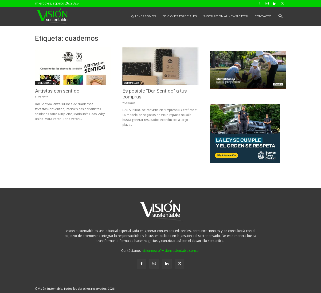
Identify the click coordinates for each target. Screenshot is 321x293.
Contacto (262, 16)
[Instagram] (266, 3)
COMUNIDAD (43, 83)
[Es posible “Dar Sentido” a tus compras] (160, 66)
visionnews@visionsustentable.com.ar (171, 250)
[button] (280, 16)
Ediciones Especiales (179, 16)
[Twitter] (282, 3)
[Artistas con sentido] (73, 66)
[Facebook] (259, 3)
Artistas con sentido (57, 91)
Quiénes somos (143, 16)
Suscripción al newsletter (225, 16)
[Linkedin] (274, 3)
